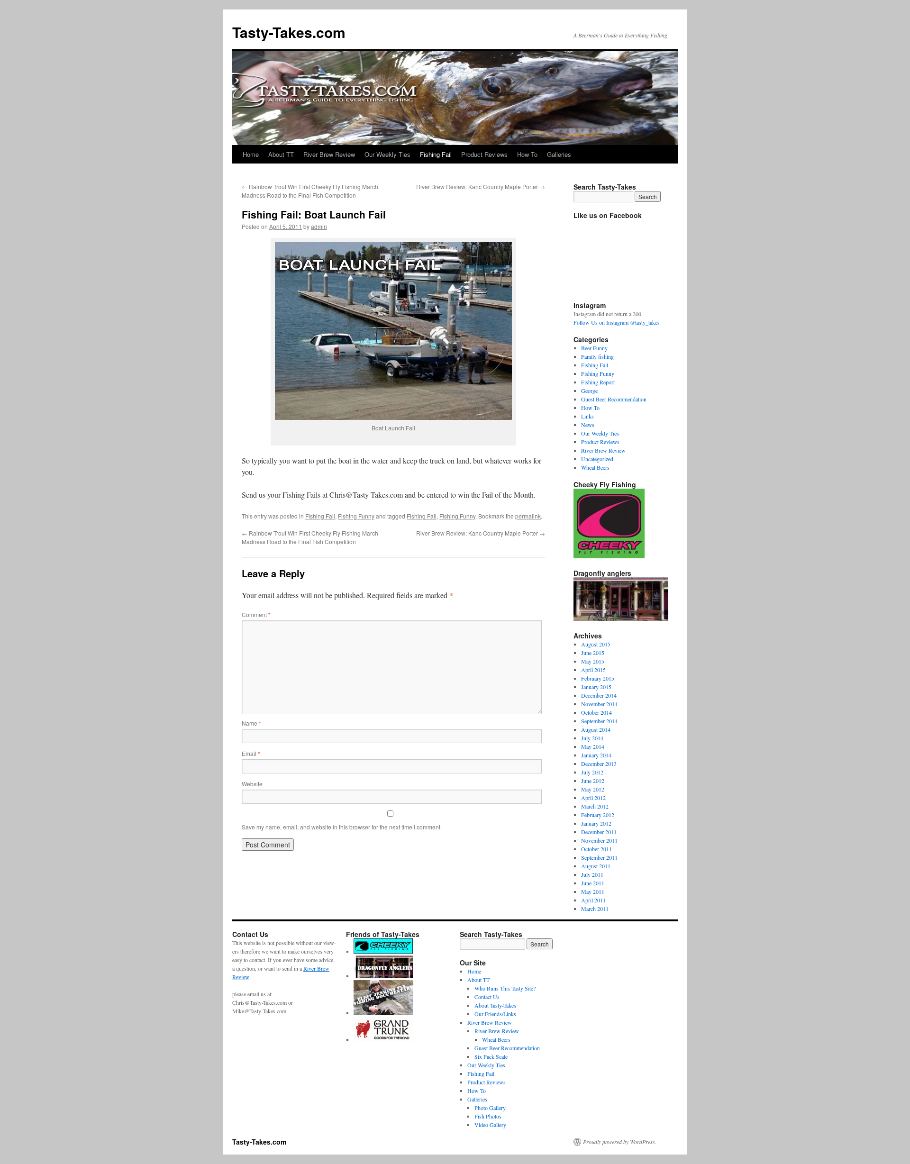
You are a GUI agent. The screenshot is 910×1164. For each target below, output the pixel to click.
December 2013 (599, 763)
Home (251, 154)
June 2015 (592, 652)
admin (319, 226)
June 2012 (592, 780)
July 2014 (592, 738)
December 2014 (599, 695)
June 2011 (592, 883)
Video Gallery (490, 1124)
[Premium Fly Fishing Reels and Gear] (383, 951)
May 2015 (592, 661)
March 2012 (595, 806)
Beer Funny (594, 348)
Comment (256, 614)
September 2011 (599, 857)
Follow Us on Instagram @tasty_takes (616, 322)
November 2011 (599, 840)
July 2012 (592, 772)
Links (587, 416)
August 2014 (595, 729)
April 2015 (593, 669)
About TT (281, 154)
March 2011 (595, 908)
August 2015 (595, 644)
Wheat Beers (595, 467)
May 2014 (592, 746)
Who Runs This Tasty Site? (505, 988)
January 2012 (596, 823)
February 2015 (597, 678)
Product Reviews (484, 154)
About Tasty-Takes (495, 1005)
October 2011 (596, 849)
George (589, 390)
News (587, 424)
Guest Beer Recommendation (613, 399)
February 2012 (597, 814)
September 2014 (599, 721)
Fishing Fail (436, 154)
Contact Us (487, 996)
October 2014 (596, 712)
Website (252, 784)
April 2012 (593, 797)
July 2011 (592, 874)
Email (251, 753)
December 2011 (599, 832)
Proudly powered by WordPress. (619, 1142)
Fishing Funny (356, 516)
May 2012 (592, 789)
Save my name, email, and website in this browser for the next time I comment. (342, 827)
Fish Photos (487, 1116)
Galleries (559, 154)
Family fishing (597, 356)
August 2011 (595, 866)
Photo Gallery (490, 1107)
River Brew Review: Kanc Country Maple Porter (480, 186)
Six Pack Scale (491, 1056)
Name (251, 723)
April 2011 (593, 900)
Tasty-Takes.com (289, 32)
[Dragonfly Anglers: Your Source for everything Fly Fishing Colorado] (383, 976)
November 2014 (599, 704)
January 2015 (596, 687)
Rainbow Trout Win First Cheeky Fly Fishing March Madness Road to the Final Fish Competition (310, 190)
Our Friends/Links (495, 1014)
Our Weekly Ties (387, 154)
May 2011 (592, 891)
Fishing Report (598, 382)
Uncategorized (597, 459)
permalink (528, 516)
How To (527, 154)
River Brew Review (329, 154)
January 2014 (596, 755)
